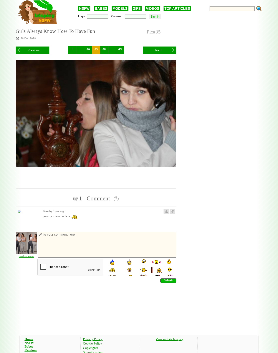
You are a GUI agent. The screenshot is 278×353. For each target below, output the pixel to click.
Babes (29, 346)
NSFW (84, 8)
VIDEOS (152, 8)
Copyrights (90, 348)
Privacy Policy (93, 339)
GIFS (137, 8)
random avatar (26, 256)
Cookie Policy (92, 343)
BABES (101, 8)
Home (29, 339)
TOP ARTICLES (177, 8)
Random (31, 350)
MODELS (120, 8)
